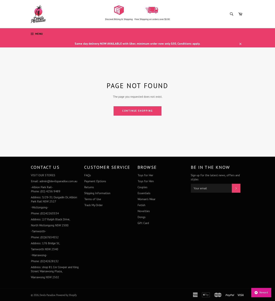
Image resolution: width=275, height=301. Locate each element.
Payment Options (95, 181)
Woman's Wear (146, 199)
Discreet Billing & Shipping (119, 19)
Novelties (144, 211)
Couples (142, 187)
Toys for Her (145, 175)
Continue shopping (137, 110)
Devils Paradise (47, 295)
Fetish (141, 205)
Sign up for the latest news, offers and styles (215, 177)
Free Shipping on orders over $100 (152, 19)
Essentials (144, 193)
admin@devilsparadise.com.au (58, 181)
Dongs (142, 217)
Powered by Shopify (66, 295)
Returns (89, 187)
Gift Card (143, 223)
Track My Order (93, 205)
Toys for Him (146, 181)
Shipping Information (97, 193)
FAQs (87, 175)
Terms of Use (92, 199)
